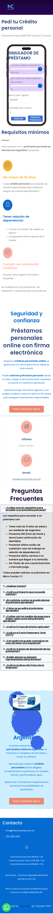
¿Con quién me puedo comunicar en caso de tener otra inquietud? (27, 642)
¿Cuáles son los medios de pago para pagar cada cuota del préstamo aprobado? (26, 618)
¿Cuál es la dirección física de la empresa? (25, 666)
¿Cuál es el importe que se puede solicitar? (25, 593)
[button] (27, 509)
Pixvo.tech (25, 905)
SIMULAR (18, 118)
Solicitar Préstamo (35, 118)
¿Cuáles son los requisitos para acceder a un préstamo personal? (26, 509)
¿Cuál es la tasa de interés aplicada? (28, 626)
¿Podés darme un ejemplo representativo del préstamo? (24, 658)
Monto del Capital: (19, 95)
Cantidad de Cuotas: (20, 107)
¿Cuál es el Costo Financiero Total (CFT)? (26, 634)
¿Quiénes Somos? (16, 586)
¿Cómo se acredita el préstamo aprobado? (24, 609)
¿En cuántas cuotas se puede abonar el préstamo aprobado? (28, 601)
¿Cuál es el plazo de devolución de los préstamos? (28, 650)
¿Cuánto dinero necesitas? (25, 69)
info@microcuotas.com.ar (27, 479)
